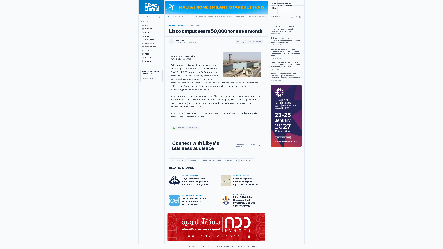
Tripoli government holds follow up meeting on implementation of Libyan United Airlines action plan (285, 64)
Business (148, 29)
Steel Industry (231, 160)
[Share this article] (238, 42)
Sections (144, 21)
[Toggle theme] (159, 16)
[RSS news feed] (155, 16)
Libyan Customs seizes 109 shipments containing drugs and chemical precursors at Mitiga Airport (286, 29)
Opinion (148, 61)
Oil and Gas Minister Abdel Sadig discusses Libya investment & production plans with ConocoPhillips (285, 76)
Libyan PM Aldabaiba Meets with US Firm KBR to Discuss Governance (255, 16)
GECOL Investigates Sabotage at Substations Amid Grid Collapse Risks (200, 16)
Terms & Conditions (243, 246)
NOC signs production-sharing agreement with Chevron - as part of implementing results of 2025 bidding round (285, 52)
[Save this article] (243, 42)
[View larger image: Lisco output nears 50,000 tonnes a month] (242, 64)
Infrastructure (151, 47)
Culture (148, 57)
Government (149, 39)
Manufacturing (192, 160)
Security (148, 50)
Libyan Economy (177, 160)
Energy (147, 36)
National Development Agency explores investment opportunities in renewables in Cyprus (285, 40)
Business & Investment (177, 25)
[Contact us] (151, 16)
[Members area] (147, 16)
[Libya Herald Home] (151, 7)
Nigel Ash (179, 40)
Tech (147, 54)
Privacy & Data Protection (225, 246)
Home (147, 25)
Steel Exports (246, 160)
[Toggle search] (143, 16)
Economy (148, 32)
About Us (254, 246)
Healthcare (149, 43)
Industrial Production (211, 160)
